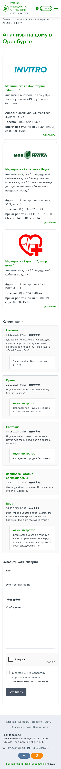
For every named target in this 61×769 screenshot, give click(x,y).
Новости (37, 721)
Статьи (48, 721)
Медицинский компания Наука (27, 169)
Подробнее (48, 135)
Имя (9, 570)
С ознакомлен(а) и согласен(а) (30, 673)
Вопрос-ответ (41, 727)
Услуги (20, 19)
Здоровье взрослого (39, 19)
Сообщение (13, 607)
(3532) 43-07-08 (16, 748)
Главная (7, 19)
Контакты (23, 721)
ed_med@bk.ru (40, 748)
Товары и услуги (21, 727)
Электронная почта (18, 584)
